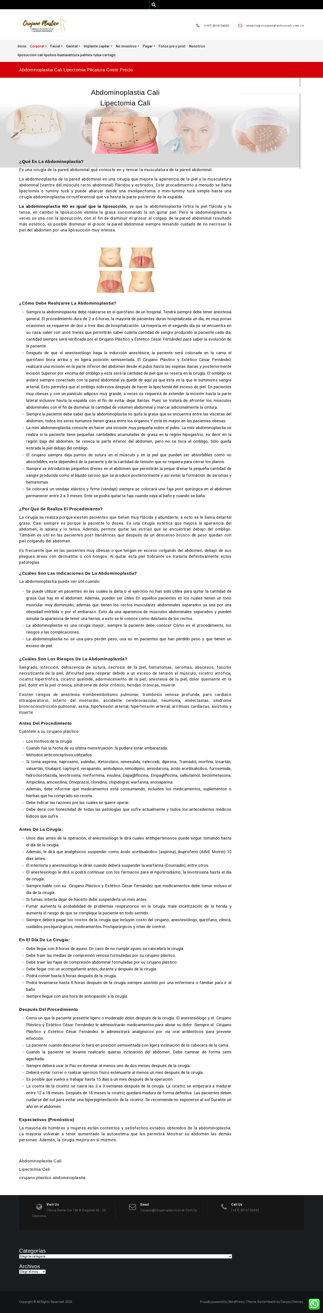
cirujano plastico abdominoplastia (52, 1177)
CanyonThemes (292, 1302)
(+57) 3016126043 (216, 25)
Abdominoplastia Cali (125, 92)
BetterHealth (267, 1302)
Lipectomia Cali (125, 103)
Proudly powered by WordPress (222, 1302)
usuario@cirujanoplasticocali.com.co (275, 25)
